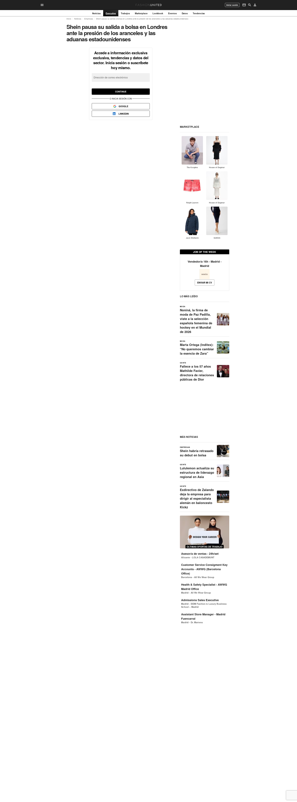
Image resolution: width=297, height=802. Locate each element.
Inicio (69, 19)
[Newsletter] (244, 5)
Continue (120, 91)
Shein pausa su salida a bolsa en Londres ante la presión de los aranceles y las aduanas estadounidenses (142, 19)
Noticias (77, 19)
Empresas (88, 19)
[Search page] (249, 5)
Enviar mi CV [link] (204, 282)
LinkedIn (123, 113)
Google (123, 106)
